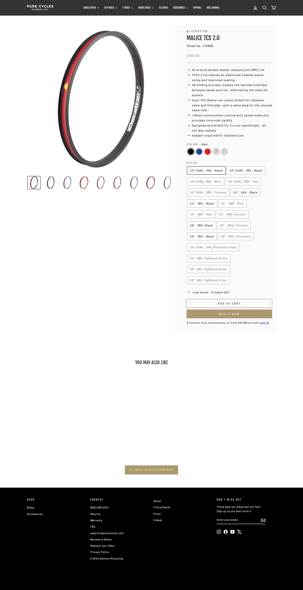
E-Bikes (126, 7)
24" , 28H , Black (245, 192)
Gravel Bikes (144, 7)
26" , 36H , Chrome (234, 225)
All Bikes (163, 7)
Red (207, 151)
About (157, 501)
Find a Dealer (162, 507)
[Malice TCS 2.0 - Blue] (52, 436)
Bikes (30, 507)
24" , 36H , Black (202, 203)
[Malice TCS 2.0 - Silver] (66, 436)
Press (157, 513)
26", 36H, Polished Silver (208, 269)
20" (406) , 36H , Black (246, 170)
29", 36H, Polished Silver (208, 280)
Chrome (216, 151)
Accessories (179, 7)
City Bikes (109, 7)
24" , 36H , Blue (232, 203)
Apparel (197, 7)
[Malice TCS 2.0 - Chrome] (61, 436)
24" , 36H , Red (201, 214)
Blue (199, 151)
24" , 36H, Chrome (232, 214)
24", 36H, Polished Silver (209, 258)
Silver (224, 151)
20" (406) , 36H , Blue (205, 181)
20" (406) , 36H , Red (243, 181)
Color (197, 144)
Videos (157, 520)
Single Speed (89, 7)
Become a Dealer (101, 539)
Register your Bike (102, 545)
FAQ (93, 526)
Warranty (96, 520)
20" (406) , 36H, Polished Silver (213, 247)
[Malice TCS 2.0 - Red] (56, 436)
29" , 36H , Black (202, 236)
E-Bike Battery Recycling (106, 558)
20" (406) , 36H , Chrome (208, 192)
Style (192, 162)
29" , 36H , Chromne (236, 236)
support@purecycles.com (107, 533)
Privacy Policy (99, 552)
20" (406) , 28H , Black (206, 170)
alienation (197, 31)
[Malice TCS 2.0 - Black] (47, 436)
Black (190, 151)
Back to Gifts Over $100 (153, 469)
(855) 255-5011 (99, 507)
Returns (95, 514)
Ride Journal (213, 7)
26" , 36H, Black (201, 225)
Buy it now (229, 314)
